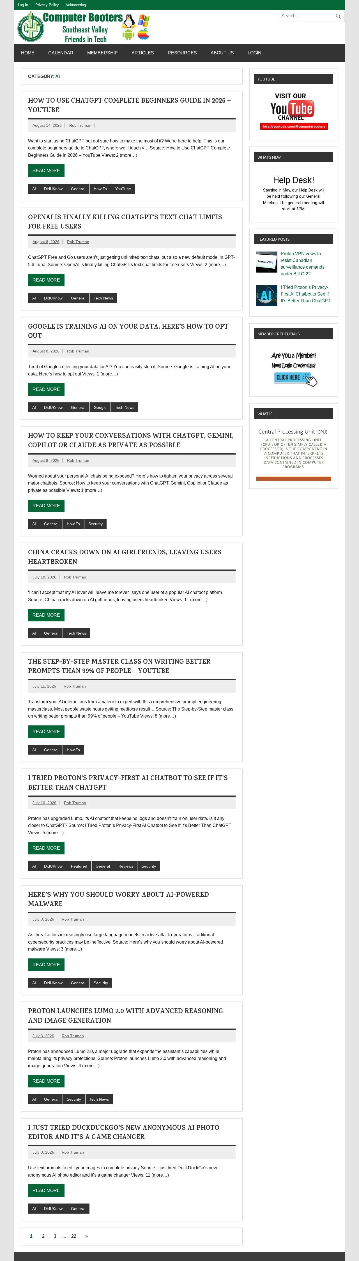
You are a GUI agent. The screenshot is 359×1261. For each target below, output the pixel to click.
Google (100, 407)
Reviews (125, 866)
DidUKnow (53, 188)
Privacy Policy (47, 5)
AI (34, 188)
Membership (102, 52)
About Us (222, 52)
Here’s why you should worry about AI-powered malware (118, 900)
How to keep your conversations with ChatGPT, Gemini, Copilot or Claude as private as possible (131, 441)
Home (27, 52)
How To (100, 188)
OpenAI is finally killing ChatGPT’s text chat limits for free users (125, 223)
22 (73, 1236)
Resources (182, 52)
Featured (79, 866)
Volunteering (76, 5)
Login (254, 52)
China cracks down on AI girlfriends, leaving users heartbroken (124, 558)
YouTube (123, 188)
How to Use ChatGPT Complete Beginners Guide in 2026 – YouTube (129, 106)
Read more (46, 170)
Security (95, 524)
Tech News (103, 298)
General (78, 188)
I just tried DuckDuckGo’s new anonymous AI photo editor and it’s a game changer (123, 1133)
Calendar (60, 52)
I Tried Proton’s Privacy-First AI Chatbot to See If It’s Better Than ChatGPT (128, 783)
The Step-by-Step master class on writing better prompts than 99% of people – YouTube (119, 667)
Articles (143, 52)
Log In (23, 5)
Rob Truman (80, 125)
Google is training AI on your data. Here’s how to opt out (128, 332)
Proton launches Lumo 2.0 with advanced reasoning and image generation (125, 1016)
